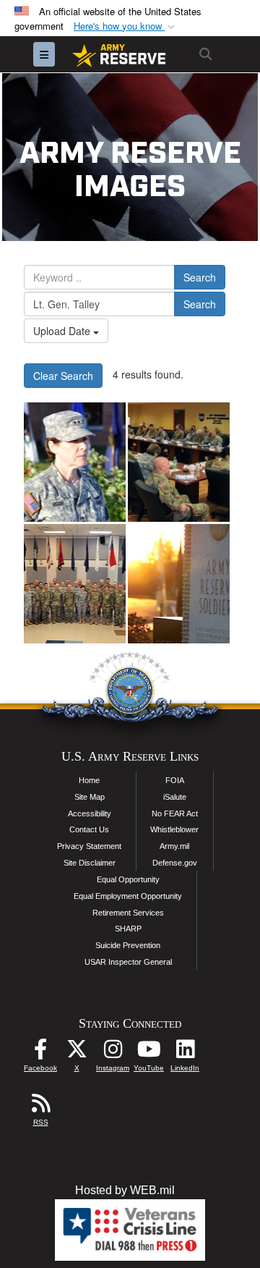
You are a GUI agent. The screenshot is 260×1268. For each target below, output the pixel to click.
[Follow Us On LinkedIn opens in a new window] (185, 1053)
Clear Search (63, 375)
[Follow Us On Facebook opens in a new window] (40, 1053)
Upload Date (63, 331)
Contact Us (89, 829)
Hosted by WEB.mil (125, 1190)
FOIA (174, 780)
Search (199, 277)
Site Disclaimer (90, 862)
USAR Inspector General (128, 962)
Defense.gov (174, 862)
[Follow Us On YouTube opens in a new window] (149, 1053)
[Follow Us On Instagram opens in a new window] (113, 1053)
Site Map (89, 796)
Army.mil (174, 846)
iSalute (174, 796)
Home (89, 780)
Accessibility (89, 813)
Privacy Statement (89, 846)
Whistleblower (174, 829)
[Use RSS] (40, 1107)
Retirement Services (128, 912)
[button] (126, 26)
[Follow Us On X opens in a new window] (76, 1053)
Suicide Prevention (127, 945)
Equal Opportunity (128, 879)
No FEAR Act (175, 813)
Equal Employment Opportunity (128, 896)
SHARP (128, 928)
